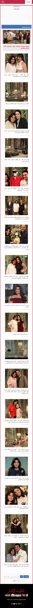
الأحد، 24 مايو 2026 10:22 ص (24, 365)
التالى (14, 580)
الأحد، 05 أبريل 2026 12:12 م (24, 568)
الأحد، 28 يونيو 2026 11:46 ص (24, 251)
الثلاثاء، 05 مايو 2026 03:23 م (24, 424)
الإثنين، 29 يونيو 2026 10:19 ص (24, 221)
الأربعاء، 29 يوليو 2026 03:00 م (24, 163)
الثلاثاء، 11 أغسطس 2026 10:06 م (24, 106)
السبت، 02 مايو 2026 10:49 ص (24, 453)
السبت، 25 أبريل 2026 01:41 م (24, 482)
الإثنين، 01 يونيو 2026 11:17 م (24, 309)
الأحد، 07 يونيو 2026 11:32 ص (24, 280)
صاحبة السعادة (26, 27)
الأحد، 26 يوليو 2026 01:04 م (24, 192)
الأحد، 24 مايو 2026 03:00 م (24, 336)
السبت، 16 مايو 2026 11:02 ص (24, 395)
